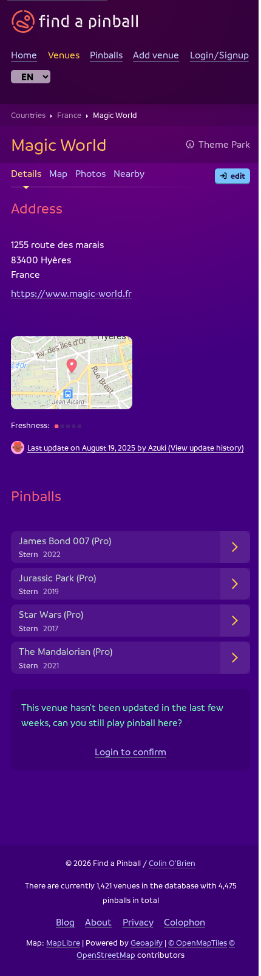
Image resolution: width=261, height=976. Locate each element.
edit (238, 176)
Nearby (129, 173)
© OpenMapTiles (193, 950)
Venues (64, 55)
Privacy (133, 928)
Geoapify (142, 950)
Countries (28, 115)
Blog (61, 928)
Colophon (179, 928)
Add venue (156, 55)
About (94, 928)
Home (24, 55)
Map (58, 173)
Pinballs (106, 55)
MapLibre (59, 950)
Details (26, 173)
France (69, 115)
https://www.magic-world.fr (71, 293)
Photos (90, 173)
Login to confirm (126, 759)
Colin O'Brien (167, 870)
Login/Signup (219, 55)
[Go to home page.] (75, 21)
